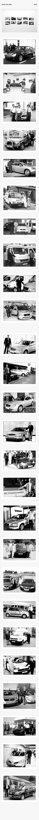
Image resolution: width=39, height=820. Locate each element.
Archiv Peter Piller (7, 4)
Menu (35, 4)
